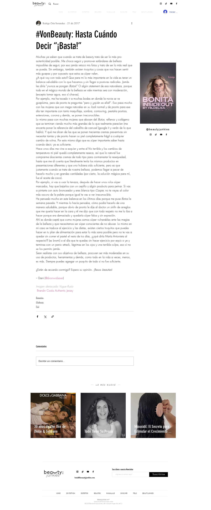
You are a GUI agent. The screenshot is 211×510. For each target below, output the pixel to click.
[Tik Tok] (166, 3)
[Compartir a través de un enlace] (52, 316)
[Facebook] (176, 3)
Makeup (40, 302)
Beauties (39, 297)
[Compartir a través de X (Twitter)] (45, 316)
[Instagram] (161, 3)
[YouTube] (171, 3)
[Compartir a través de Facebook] (37, 316)
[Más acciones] (132, 23)
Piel (37, 306)
